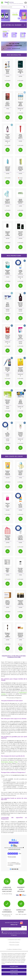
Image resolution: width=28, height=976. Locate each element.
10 (7, 76)
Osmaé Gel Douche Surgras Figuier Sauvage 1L (7, 136)
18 (20, 343)
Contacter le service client (14, 939)
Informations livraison (14, 942)
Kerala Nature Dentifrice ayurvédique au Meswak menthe (20, 201)
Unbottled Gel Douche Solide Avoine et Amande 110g (7, 602)
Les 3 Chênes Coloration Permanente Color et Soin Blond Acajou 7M (7, 104)
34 (7, 238)
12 (19, 406)
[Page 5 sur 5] (17, 869)
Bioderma (11, 761)
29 (20, 238)
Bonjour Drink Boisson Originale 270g (7, 472)
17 (19, 108)
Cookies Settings (14, 973)
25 (20, 607)
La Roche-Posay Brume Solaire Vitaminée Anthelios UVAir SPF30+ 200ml (20, 505)
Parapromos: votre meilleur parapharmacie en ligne (14, 656)
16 (7, 173)
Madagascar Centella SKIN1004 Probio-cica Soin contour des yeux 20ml (7, 635)
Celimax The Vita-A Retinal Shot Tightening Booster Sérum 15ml (20, 168)
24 (20, 342)
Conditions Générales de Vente (14, 949)
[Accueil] (14, 2)
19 (20, 141)
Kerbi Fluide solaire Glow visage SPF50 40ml (20, 136)
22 (20, 309)
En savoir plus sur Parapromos (14, 697)
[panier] (25, 2)
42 (7, 311)
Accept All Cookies (14, 966)
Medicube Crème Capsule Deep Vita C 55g (20, 602)
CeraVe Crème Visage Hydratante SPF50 (20, 537)
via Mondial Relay (7, 890)
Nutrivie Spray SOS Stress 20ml (7, 71)
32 (20, 76)
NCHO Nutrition (4, 761)
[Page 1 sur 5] (10, 869)
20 (7, 510)
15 (7, 206)
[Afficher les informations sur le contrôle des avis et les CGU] (23, 847)
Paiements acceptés (14, 944)
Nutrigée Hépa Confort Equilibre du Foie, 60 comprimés (7, 272)
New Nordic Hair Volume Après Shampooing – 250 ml (20, 304)
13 (7, 408)
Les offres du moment (12, 25)
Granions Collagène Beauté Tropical (20, 104)
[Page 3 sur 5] (14, 869)
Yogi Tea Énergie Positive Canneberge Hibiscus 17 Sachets (7, 337)
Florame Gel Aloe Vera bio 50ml (20, 434)
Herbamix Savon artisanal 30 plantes (20, 635)
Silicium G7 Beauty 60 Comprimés (7, 505)
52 (7, 309)
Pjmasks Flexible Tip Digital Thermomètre (7, 369)
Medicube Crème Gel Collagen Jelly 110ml (7, 537)
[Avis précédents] (5, 859)
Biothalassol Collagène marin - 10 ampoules (20, 337)
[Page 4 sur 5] (15, 869)
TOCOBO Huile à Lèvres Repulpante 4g (20, 472)
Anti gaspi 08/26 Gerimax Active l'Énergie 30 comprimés (20, 401)
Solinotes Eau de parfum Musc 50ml (7, 401)
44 (7, 477)
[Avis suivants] (23, 859)
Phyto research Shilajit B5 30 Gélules (20, 71)
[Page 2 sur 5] (12, 869)
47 (7, 575)
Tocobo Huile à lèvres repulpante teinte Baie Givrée (7, 201)
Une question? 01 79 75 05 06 (7, 913)
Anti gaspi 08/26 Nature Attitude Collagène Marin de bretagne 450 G (7, 304)
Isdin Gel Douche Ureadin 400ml (7, 168)
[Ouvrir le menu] (2, 2)
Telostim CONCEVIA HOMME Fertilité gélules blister (7, 233)
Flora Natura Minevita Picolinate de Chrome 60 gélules (20, 570)
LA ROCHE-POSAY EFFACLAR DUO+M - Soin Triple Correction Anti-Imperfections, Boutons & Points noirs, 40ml (7, 434)
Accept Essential (14, 970)
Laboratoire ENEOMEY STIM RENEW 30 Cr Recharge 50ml (7, 570)
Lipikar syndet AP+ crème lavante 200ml (20, 272)
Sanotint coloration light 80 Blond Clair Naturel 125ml (20, 369)
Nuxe (16, 761)
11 (19, 374)
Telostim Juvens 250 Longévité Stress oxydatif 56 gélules (20, 233)
